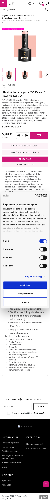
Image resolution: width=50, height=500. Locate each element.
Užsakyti (41, 406)
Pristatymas (8, 447)
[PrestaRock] (43, 497)
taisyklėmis (27, 413)
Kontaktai (6, 484)
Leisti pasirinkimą (25, 293)
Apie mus (6, 480)
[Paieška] (47, 10)
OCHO (4, 88)
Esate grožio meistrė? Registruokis (12, 457)
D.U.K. (4, 466)
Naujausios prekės (35, 444)
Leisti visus (25, 285)
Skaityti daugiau (10, 127)
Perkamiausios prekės (36, 448)
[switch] (43, 249)
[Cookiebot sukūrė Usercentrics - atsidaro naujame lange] (35, 195)
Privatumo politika (10, 442)
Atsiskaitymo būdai (11, 462)
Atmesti (25, 302)
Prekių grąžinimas (10, 451)
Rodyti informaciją (33, 276)
